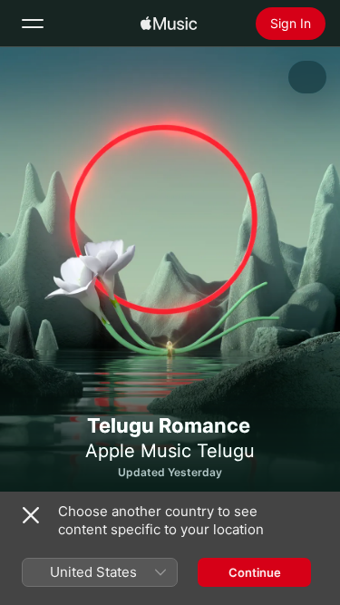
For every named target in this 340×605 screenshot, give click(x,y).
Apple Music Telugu (170, 451)
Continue (254, 572)
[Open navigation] (33, 24)
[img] (169, 23)
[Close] (31, 515)
